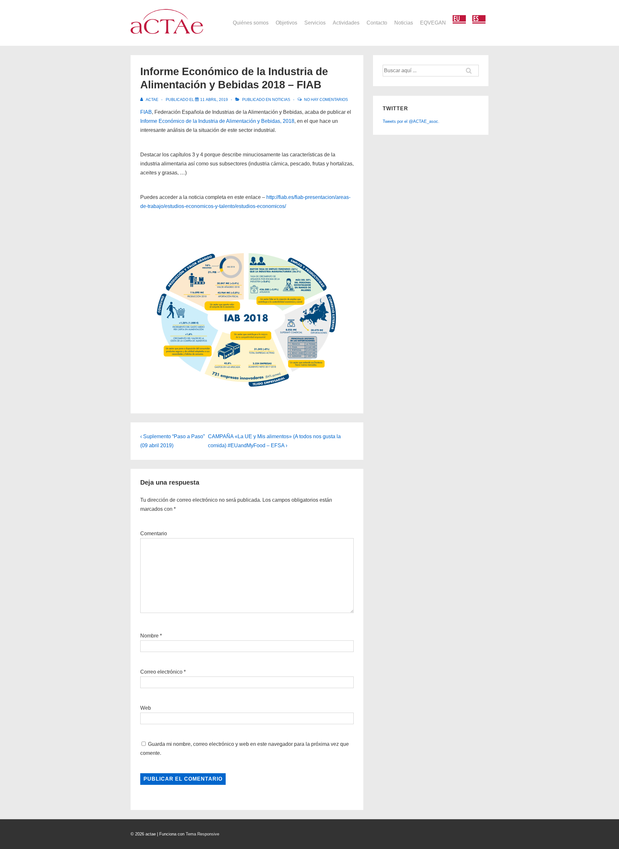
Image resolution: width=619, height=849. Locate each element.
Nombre (149, 635)
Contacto (377, 22)
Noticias (403, 22)
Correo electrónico (161, 672)
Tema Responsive (202, 834)
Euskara (459, 19)
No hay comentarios (326, 99)
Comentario (153, 533)
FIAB (146, 112)
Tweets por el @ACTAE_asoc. (411, 121)
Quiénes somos (251, 22)
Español (478, 19)
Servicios (315, 22)
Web (145, 708)
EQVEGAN (433, 22)
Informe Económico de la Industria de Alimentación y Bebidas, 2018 (217, 121)
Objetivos (286, 22)
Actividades (346, 22)
